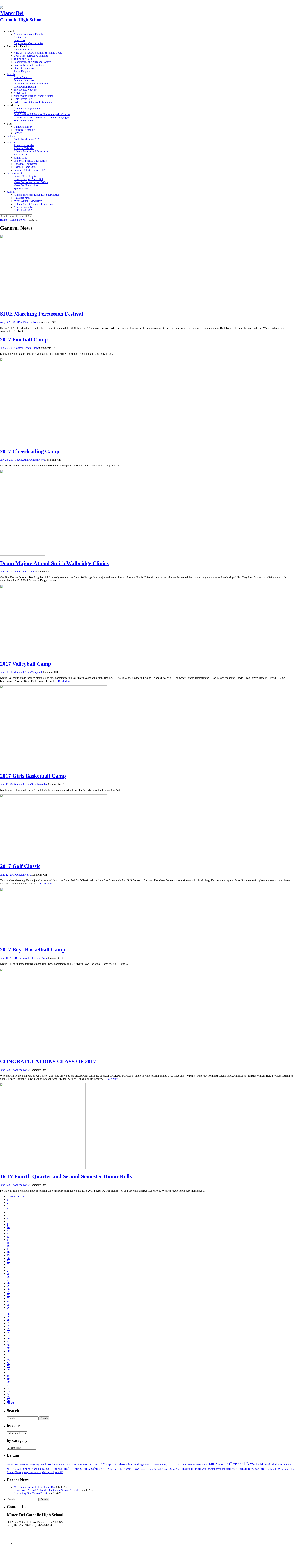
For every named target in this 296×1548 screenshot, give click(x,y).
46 (8, 1338)
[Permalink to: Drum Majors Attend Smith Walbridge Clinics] (22, 554)
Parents (11, 74)
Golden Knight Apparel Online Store (34, 203)
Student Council (236, 1468)
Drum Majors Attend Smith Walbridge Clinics (54, 563)
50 (8, 1350)
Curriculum (20, 111)
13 (8, 1236)
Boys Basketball (24, 957)
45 (8, 1335)
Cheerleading (22, 459)
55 (8, 1366)
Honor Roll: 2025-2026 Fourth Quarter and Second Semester (47, 1490)
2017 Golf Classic (20, 866)
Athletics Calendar (24, 148)
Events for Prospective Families (31, 55)
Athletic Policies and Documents (31, 151)
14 (8, 1239)
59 (8, 1378)
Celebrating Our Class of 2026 (30, 1493)
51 (8, 1354)
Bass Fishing (68, 1465)
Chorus (147, 1464)
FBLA (213, 1464)
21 (8, 1261)
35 (8, 1304)
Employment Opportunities (28, 43)
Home (3, 219)
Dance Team (173, 1465)
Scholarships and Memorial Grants (32, 61)
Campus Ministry (23, 126)
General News (18, 219)
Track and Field (34, 1473)
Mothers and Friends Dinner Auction (33, 95)
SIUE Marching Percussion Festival (41, 314)
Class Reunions (22, 197)
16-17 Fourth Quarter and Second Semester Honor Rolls (66, 1176)
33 (8, 1298)
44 (8, 1332)
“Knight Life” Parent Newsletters (32, 83)
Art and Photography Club (32, 1465)
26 (8, 1276)
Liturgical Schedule (24, 129)
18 (8, 1252)
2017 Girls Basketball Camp (33, 776)
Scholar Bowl (100, 1468)
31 (8, 1292)
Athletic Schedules (24, 145)
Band (21, 322)
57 (8, 1372)
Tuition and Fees (23, 58)
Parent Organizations (25, 86)
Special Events (22, 188)
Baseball (58, 1464)
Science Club (116, 1469)
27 (8, 1279)
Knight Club (20, 92)
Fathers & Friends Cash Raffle (30, 160)
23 (8, 1267)
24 (8, 1270)
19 (8, 1255)
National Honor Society (73, 1468)
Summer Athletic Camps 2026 (30, 170)
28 (8, 1283)
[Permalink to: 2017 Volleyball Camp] (53, 655)
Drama (182, 1464)
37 (8, 1310)
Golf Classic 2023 (23, 98)
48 (8, 1344)
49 (8, 1347)
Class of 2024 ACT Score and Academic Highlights (42, 117)
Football (19, 347)
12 (8, 1233)
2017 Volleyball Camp (25, 664)
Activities (12, 136)
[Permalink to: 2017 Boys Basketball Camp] (53, 941)
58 (8, 1375)
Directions (19, 40)
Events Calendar (23, 77)
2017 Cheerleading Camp (29, 451)
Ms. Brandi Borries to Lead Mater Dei (34, 1487)
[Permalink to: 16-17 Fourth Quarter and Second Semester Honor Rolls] (43, 1168)
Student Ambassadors (213, 1468)
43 (8, 1329)
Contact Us (20, 37)
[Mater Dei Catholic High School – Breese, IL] (1, 7)
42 (8, 1326)
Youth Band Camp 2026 (27, 139)
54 (8, 1363)
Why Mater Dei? (23, 49)
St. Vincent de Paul (188, 1468)
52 (8, 1357)
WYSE (59, 1472)
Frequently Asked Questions (29, 64)
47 (8, 1341)
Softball (157, 1469)
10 (8, 1227)
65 (8, 1397)
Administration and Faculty (28, 34)
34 (8, 1301)
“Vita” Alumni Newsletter (28, 200)
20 (8, 1258)
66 (8, 1400)
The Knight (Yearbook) (277, 1469)
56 (8, 1369)
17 (8, 1249)
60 (8, 1381)
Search (44, 1418)
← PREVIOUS (15, 1196)
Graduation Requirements (27, 108)
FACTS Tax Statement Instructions (33, 102)
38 (8, 1313)
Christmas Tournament (26, 163)
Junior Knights (22, 71)
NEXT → (12, 1403)
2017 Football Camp (24, 339)
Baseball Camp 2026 (25, 166)
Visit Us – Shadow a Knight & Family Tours (38, 52)
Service (18, 132)
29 (8, 1286)
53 (8, 1360)
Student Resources (24, 120)
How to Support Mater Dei (28, 179)
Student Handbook (24, 68)
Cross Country (159, 1464)
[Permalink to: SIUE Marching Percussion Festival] (53, 305)
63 (8, 1391)
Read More (64, 681)
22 (8, 1264)
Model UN (52, 1469)
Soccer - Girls (146, 1469)
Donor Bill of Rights (25, 176)
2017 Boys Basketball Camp (32, 949)
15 (8, 1242)
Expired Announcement (197, 1465)
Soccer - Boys (131, 1468)
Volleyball (36, 672)
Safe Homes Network (25, 89)
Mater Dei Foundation (26, 185)
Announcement (13, 1465)
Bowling (78, 1464)
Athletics (11, 142)
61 (8, 1384)
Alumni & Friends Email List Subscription (36, 194)
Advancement (14, 173)
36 (8, 1307)
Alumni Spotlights (23, 207)
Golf (280, 1464)
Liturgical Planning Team (34, 1468)
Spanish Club (168, 1469)
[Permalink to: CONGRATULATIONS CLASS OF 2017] (37, 1053)
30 (8, 1289)
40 (8, 1320)
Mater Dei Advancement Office (31, 182)
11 (8, 1230)
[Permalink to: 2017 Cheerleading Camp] (47, 443)
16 (8, 1245)
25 (8, 1273)
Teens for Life (256, 1468)
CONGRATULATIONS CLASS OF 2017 (48, 1061)
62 (8, 1388)
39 (8, 1316)
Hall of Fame (21, 154)
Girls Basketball (39, 784)
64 (8, 1394)
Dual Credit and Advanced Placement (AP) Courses (42, 114)
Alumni (11, 191)
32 (8, 1295)
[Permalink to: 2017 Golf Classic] (53, 857)
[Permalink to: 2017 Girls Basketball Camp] (53, 767)
